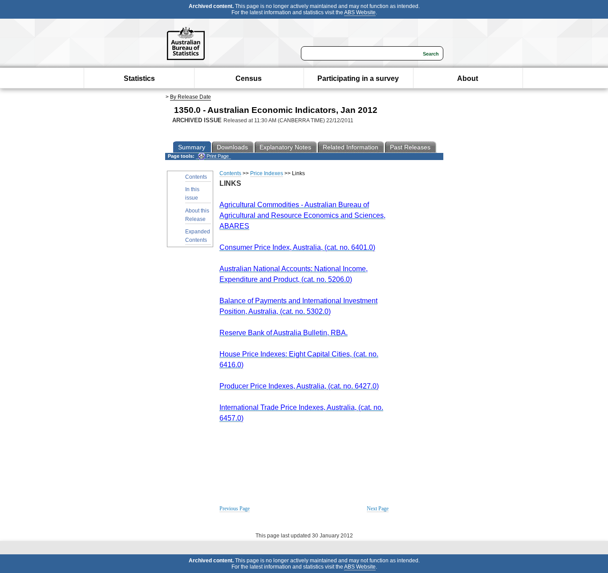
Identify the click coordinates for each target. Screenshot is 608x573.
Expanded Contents (197, 235)
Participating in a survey (358, 78)
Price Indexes (266, 173)
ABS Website (360, 12)
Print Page (217, 156)
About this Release (197, 215)
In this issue (192, 193)
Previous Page (234, 508)
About (467, 78)
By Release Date (190, 97)
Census (248, 78)
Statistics (139, 78)
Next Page (378, 508)
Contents (196, 177)
